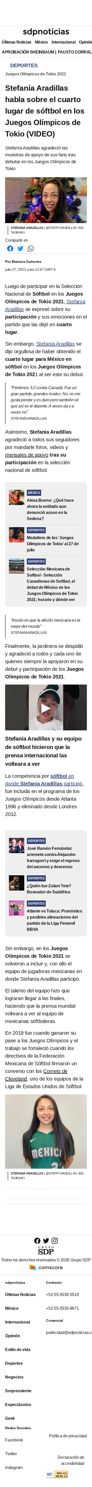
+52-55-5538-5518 (62, 1294)
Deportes (13, 1363)
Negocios (14, 1377)
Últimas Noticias (16, 42)
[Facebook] (10, 248)
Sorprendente (18, 1391)
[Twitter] (20, 248)
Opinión (12, 1336)
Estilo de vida (17, 1349)
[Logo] (46, 32)
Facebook (14, 1440)
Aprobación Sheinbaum (28, 52)
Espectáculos (18, 1404)
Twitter (11, 1454)
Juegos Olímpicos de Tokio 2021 (35, 74)
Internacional (63, 42)
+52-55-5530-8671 (62, 1308)
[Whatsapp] (31, 248)
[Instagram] (55, 1240)
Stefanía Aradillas (55, 344)
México (41, 42)
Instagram (13, 1467)
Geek (10, 1418)
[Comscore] (46, 1267)
